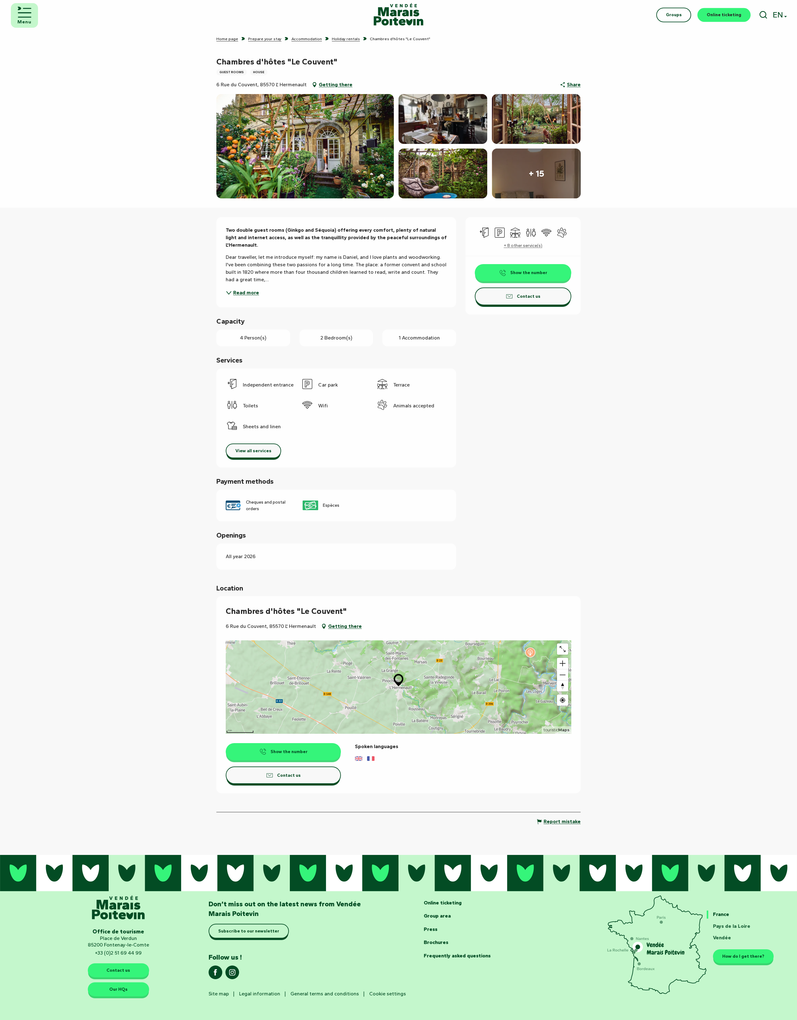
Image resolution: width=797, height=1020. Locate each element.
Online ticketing (443, 903)
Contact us (118, 970)
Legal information (259, 994)
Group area (437, 916)
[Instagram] (232, 974)
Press (430, 929)
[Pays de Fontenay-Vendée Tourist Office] (398, 14)
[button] (763, 14)
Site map (219, 994)
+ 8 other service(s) (523, 245)
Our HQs (118, 989)
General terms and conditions (324, 994)
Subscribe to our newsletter (248, 931)
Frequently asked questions (457, 956)
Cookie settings (387, 994)
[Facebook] (215, 974)
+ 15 (536, 173)
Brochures (436, 942)
